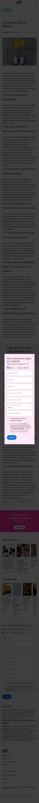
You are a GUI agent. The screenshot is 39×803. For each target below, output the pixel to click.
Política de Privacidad (18, 428)
